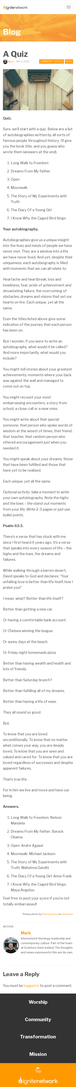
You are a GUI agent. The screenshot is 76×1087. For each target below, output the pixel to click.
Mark (11, 61)
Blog (12, 32)
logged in (31, 986)
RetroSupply (49, 914)
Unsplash (67, 914)
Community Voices (51, 61)
